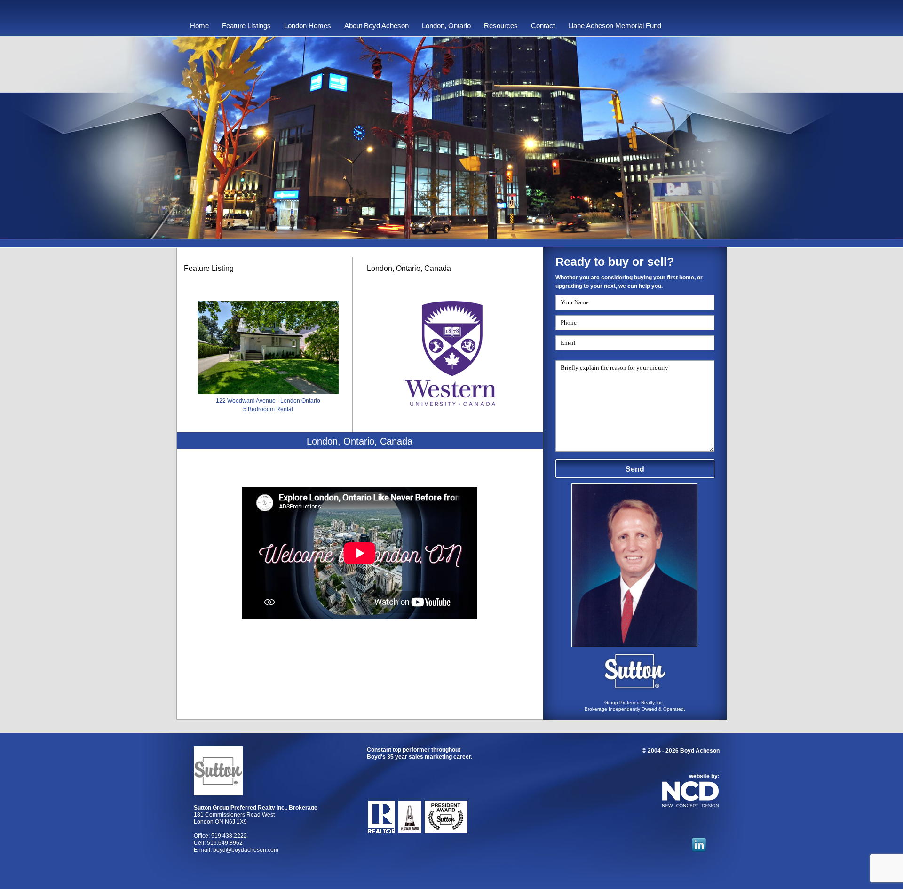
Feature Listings (246, 26)
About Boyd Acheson (376, 26)
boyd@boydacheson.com (245, 850)
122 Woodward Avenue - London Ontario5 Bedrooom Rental (268, 405)
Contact (543, 26)
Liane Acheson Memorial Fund (614, 26)
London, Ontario (446, 26)
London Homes (307, 26)
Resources (501, 26)
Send (635, 469)
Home (199, 26)
